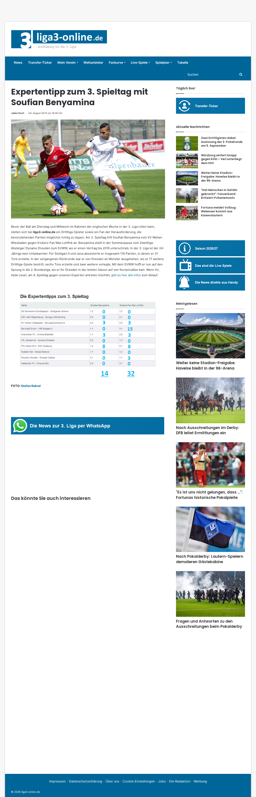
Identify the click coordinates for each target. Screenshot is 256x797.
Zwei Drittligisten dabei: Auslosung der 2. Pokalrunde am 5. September (222, 142)
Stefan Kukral (31, 386)
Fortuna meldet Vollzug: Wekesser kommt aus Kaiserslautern (218, 211)
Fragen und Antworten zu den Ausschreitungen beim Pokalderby (209, 624)
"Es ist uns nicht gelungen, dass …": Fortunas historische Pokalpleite (209, 494)
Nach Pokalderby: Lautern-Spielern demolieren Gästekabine (209, 559)
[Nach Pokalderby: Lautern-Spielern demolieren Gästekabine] (210, 529)
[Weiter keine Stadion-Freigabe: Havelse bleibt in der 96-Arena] (187, 178)
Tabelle (182, 62)
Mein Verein (66, 62)
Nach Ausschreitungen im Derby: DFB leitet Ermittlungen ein (207, 430)
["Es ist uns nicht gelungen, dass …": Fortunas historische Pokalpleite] (210, 465)
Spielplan (162, 62)
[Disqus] (88, 713)
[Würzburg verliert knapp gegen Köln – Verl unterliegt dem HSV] (187, 160)
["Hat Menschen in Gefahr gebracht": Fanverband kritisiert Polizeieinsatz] (187, 195)
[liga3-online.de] (59, 39)
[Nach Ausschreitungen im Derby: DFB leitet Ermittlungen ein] (210, 400)
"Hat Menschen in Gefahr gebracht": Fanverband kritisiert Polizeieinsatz (219, 194)
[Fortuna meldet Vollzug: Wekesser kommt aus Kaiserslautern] (187, 213)
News (18, 62)
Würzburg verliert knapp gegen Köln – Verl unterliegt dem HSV (221, 159)
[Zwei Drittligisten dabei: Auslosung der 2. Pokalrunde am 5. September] (187, 143)
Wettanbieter (93, 62)
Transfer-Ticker (40, 62)
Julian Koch (17, 113)
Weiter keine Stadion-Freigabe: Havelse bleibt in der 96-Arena (220, 177)
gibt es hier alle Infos (126, 275)
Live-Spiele (139, 62)
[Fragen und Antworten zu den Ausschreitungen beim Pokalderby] (210, 594)
